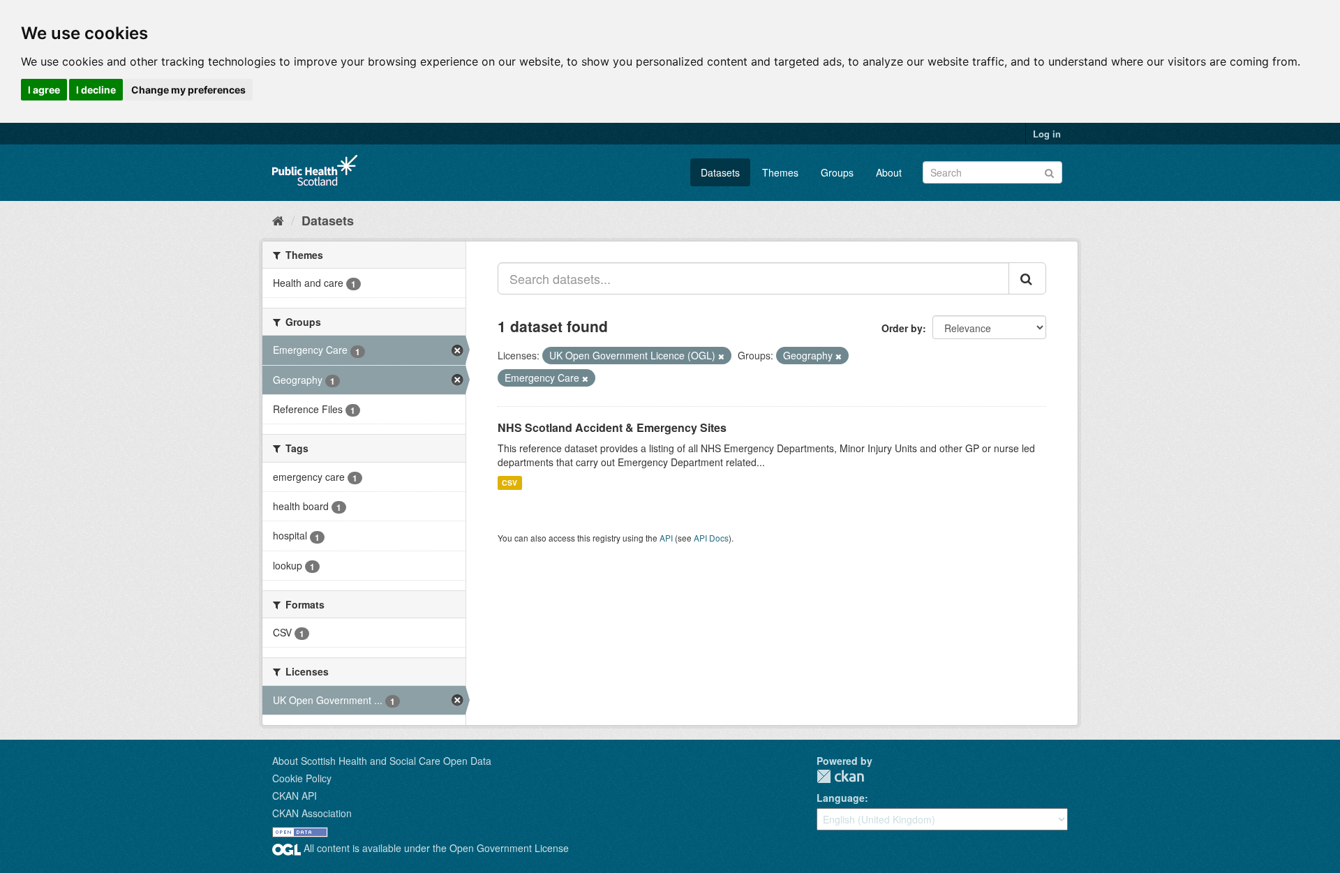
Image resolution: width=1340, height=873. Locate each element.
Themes (780, 172)
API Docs (711, 538)
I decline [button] (96, 90)
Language (841, 798)
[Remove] (721, 355)
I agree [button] (44, 90)
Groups (837, 172)
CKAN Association (312, 813)
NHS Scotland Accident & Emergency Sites (612, 427)
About (889, 172)
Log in (1047, 133)
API (666, 538)
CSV (509, 482)
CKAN (840, 776)
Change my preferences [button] (188, 90)
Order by (902, 328)
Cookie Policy (302, 778)
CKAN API (294, 796)
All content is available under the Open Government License (435, 848)
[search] (1027, 278)
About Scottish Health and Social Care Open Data (381, 761)
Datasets (720, 172)
